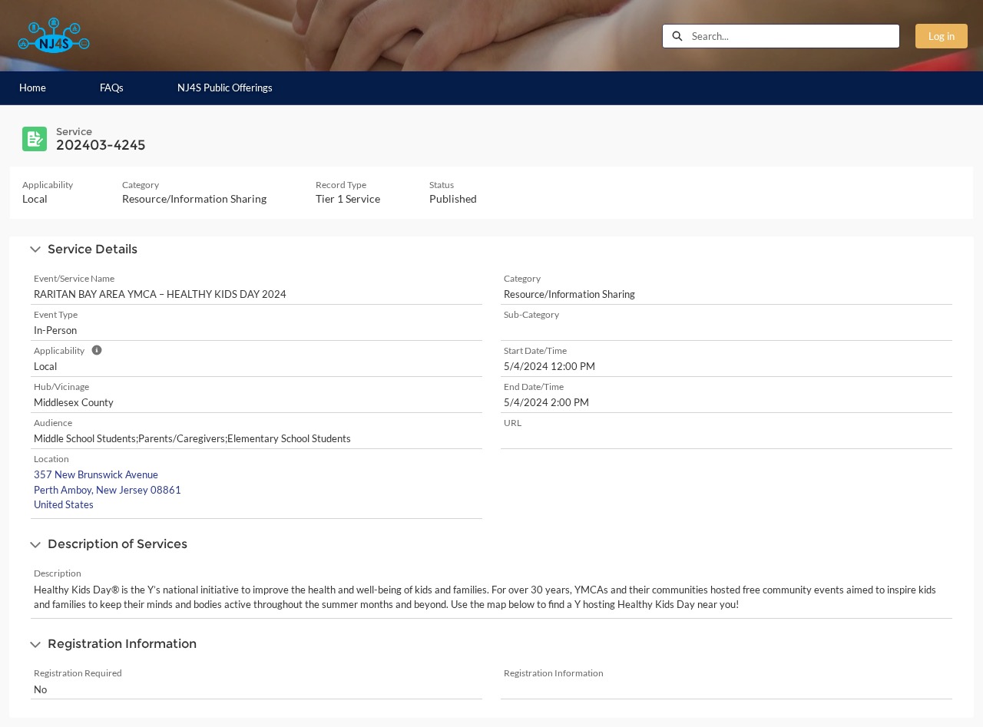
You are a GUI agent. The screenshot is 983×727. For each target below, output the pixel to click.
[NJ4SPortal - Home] (53, 35)
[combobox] (795, 36)
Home (32, 87)
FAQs (112, 87)
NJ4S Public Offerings (225, 87)
